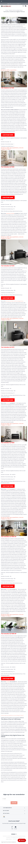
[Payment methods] (4, 816)
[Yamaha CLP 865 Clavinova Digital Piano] (14, 528)
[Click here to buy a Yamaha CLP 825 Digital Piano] (14, 135)
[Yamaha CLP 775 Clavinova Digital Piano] (14, 333)
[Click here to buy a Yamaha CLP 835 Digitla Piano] (14, 197)
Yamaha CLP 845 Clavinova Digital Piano (14, 301)
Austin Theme (9, 839)
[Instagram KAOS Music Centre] (16, 834)
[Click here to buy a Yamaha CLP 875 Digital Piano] (14, 400)
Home (7, 10)
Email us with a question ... (9, 70)
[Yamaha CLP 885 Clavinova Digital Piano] (14, 434)
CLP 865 (8, 589)
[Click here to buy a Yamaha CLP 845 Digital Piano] (14, 298)
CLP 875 (8, 403)
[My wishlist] (23, 6)
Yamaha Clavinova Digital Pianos (15, 10)
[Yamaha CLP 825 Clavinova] (14, 79)
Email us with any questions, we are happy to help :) (12, 148)
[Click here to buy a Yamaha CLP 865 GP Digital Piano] (14, 586)
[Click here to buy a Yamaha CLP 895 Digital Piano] (14, 678)
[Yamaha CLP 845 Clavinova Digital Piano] (14, 252)
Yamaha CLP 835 (10, 213)
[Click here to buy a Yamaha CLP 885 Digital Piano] (14, 486)
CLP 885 (8, 489)
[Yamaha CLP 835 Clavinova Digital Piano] (14, 158)
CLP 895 (8, 681)
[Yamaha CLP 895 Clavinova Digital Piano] (14, 625)
